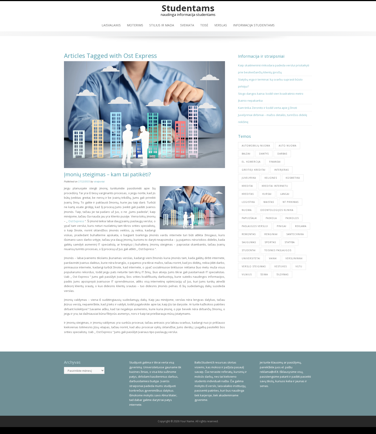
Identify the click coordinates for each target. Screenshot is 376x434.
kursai (267, 193)
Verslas (220, 25)
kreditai (247, 185)
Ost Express (76, 221)
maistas (269, 202)
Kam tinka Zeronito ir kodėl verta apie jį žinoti (267, 108)
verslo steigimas (254, 266)
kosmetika (293, 177)
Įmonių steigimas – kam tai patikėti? (107, 174)
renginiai (271, 234)
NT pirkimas (291, 202)
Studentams (188, 8)
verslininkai (294, 258)
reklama (300, 226)
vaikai (273, 258)
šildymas (283, 274)
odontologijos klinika (276, 210)
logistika (248, 202)
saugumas (249, 242)
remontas (249, 234)
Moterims (135, 25)
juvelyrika (249, 177)
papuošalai (249, 218)
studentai (249, 250)
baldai (246, 153)
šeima (264, 274)
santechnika (295, 234)
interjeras (281, 169)
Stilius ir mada (161, 25)
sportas (270, 242)
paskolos (292, 218)
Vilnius (247, 274)
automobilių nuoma (256, 145)
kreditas (248, 193)
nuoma (247, 210)
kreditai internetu (275, 185)
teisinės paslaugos (277, 250)
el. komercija (251, 161)
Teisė (204, 25)
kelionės (271, 177)
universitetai (251, 258)
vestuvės (280, 266)
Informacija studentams (254, 25)
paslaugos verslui (255, 226)
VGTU (298, 266)
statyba (290, 242)
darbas (282, 153)
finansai (275, 161)
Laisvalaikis (111, 25)
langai (284, 193)
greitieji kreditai (253, 169)
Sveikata (187, 25)
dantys (264, 153)
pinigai (281, 226)
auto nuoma (287, 145)
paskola (271, 218)
